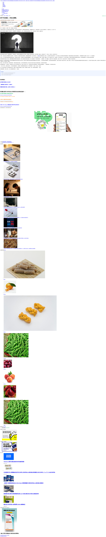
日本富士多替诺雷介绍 (5, 9)
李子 (4, 369)
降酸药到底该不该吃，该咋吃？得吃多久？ (7, 86)
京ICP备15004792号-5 (3, 536)
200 (5, 358)
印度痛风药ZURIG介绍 (5, 10)
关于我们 (8, 535)
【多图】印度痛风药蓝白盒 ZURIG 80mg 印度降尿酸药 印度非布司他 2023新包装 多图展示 (23, 483)
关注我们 (3, 12)
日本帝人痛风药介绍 (5, 11)
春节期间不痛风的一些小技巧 (5, 82)
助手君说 (4, 5)
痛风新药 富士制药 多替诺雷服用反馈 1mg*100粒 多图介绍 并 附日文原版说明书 (21, 493)
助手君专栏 (4, 535)
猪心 (4, 398)
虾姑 (4, 358)
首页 (4, 15)
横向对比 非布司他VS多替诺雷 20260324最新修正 (14, 504)
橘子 (4, 294)
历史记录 (4, 426)
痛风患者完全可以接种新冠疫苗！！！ (8, 142)
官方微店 (1, 535)
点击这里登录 (7, 427)
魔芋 (4, 279)
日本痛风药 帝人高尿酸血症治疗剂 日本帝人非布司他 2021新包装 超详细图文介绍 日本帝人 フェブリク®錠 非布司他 (29, 472)
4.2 (5, 369)
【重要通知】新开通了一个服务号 (6, 84)
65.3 (5, 398)
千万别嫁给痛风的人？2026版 (8, 196)
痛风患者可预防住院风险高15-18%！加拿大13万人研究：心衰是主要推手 (14, 207)
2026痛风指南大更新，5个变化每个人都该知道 (10, 161)
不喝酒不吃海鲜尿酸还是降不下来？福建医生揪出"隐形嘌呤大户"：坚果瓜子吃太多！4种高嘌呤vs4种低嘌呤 (19, 248)
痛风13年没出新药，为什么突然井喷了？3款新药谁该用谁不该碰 (13, 179)
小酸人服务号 (6, 13)
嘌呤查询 (4, 6)
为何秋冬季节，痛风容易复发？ (7, 141)
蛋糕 (4, 425)
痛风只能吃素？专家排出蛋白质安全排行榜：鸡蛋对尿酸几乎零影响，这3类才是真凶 (16, 238)
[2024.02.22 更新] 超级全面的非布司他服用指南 (14, 461)
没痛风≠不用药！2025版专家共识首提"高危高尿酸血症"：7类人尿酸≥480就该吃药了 (16, 217)
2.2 (5, 294)
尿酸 (38, 55)
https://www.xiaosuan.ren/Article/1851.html (6, 106)
